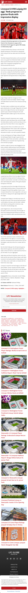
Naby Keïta (21, 322)
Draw (2, 320)
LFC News (6, 330)
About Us (14, 569)
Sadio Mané (5, 324)
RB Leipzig (24, 323)
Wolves (16, 325)
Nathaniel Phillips (5, 323)
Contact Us (14, 567)
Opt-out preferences (11, 591)
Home (2, 4)
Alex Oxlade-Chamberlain (7, 318)
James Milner (13, 320)
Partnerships (14, 572)
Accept (14, 588)
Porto (19, 323)
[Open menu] (26, 2)
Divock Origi (21, 319)
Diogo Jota (14, 319)
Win (12, 325)
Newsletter (14, 564)
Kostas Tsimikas (5, 322)
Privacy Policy (17, 591)
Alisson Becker (18, 318)
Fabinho (7, 320)
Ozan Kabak (14, 323)
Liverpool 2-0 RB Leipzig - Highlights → (15, 288)
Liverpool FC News (9, 4)
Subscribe (14, 310)
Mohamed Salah (14, 322)
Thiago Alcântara (13, 324)
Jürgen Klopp (20, 320)
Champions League (5, 319)
